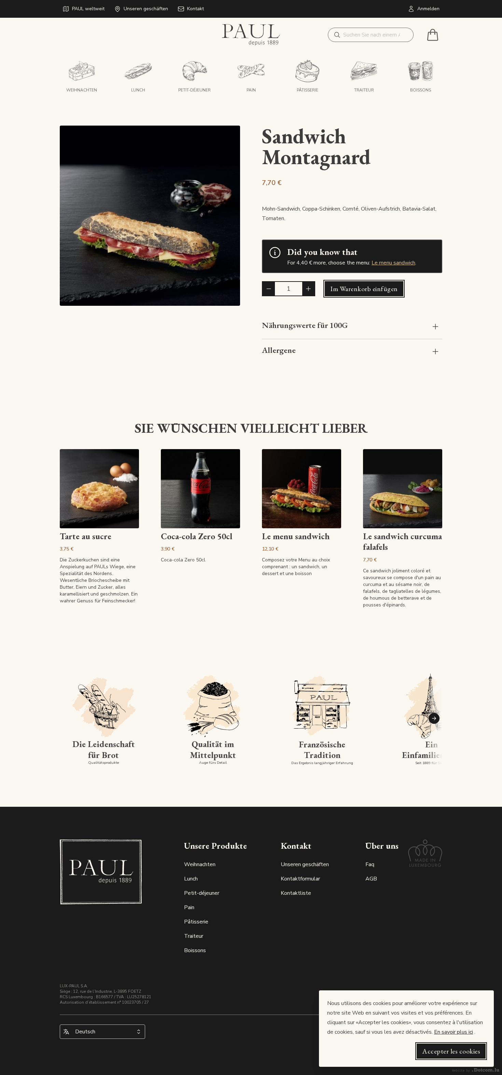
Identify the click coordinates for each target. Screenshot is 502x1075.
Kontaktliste (296, 893)
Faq (369, 864)
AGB (371, 879)
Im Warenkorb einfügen (364, 288)
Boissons (195, 950)
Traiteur (193, 936)
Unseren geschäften (305, 864)
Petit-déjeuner (201, 893)
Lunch (191, 879)
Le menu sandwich (393, 263)
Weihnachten (199, 864)
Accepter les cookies (451, 1051)
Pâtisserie (196, 922)
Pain (189, 907)
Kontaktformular (300, 879)
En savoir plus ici (453, 1032)
